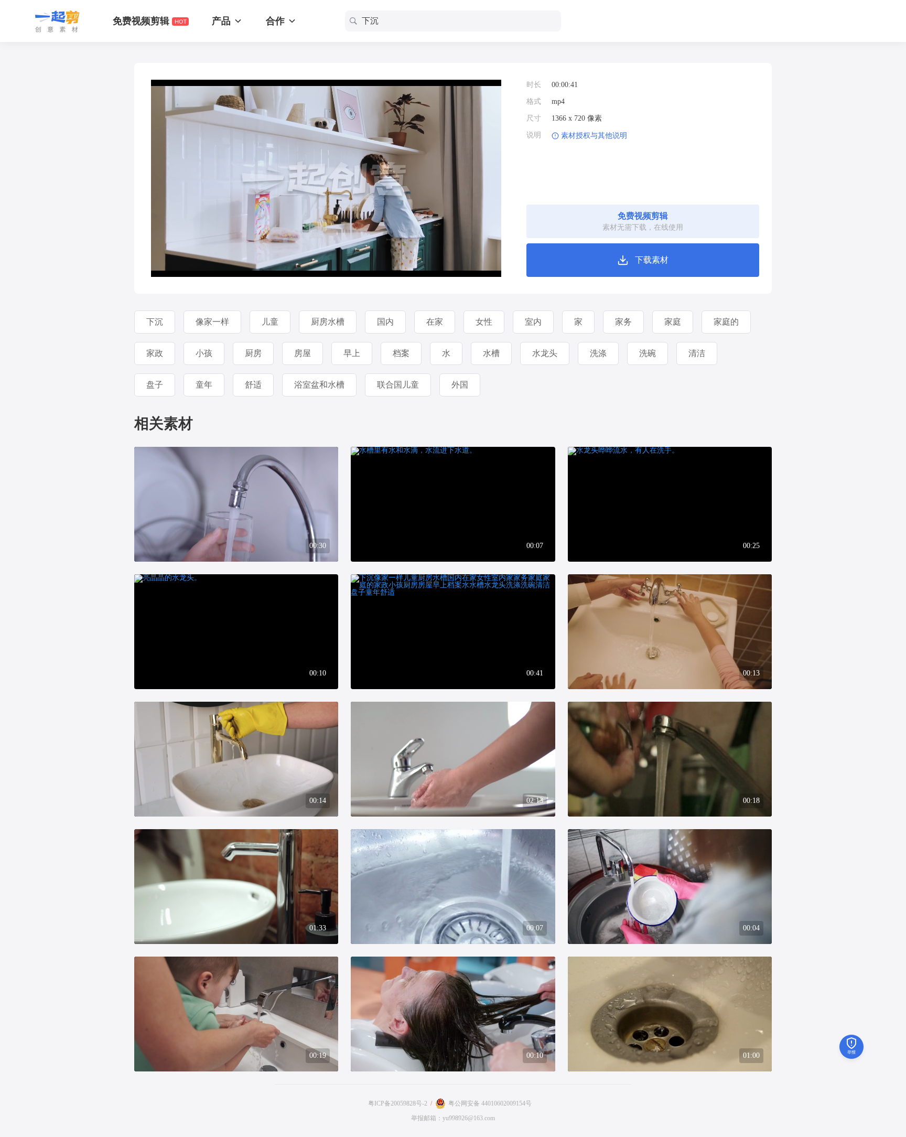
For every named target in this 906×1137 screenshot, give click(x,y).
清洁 (696, 353)
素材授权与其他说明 (594, 136)
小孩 (204, 353)
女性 (484, 321)
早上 (351, 353)
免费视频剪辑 (142, 21)
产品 (222, 21)
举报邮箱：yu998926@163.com (453, 1118)
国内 (385, 321)
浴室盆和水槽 (319, 384)
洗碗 (647, 353)
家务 (623, 321)
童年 (204, 384)
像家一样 (212, 321)
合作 (276, 21)
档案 (401, 353)
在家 (434, 321)
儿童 (270, 321)
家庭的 (726, 321)
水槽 (491, 353)
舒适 (253, 384)
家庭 (672, 321)
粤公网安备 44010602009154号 (490, 1103)
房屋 (302, 353)
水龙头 (544, 353)
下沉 (154, 321)
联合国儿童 (398, 384)
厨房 (253, 353)
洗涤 (598, 353)
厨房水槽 (327, 321)
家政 (154, 353)
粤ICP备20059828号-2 (397, 1103)
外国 (459, 384)
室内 (533, 321)
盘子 (154, 384)
